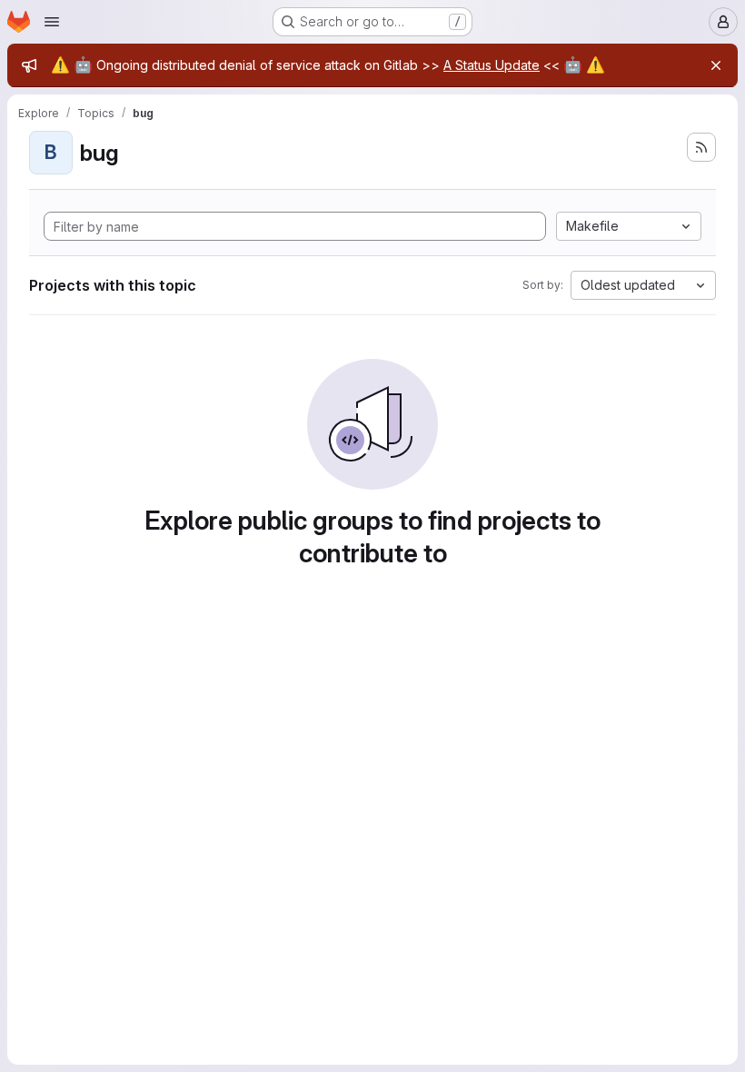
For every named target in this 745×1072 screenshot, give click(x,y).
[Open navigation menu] (51, 21)
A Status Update (491, 65)
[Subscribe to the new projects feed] (701, 147)
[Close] (716, 65)
